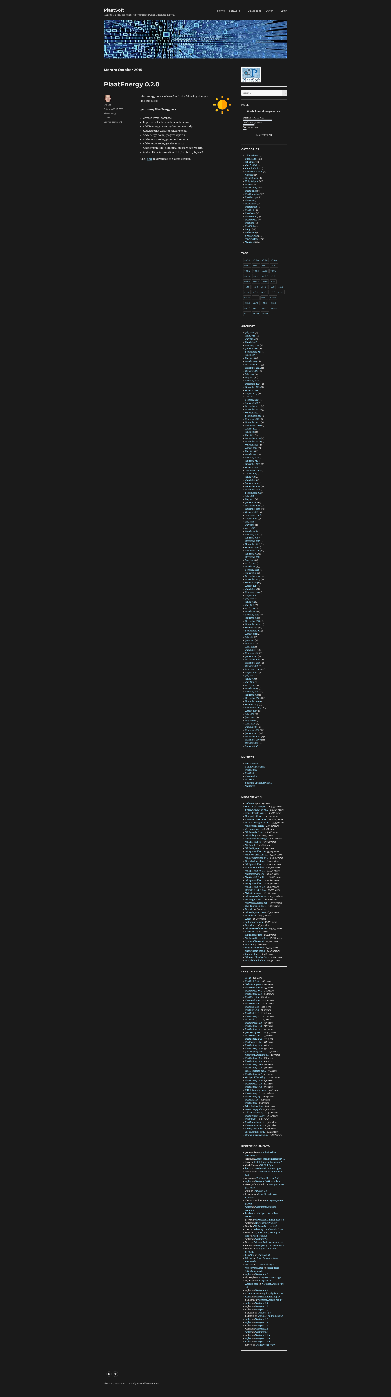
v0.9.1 (256, 271)
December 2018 (252, 486)
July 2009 (249, 714)
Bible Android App (254, 1106)
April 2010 (250, 685)
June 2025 (250, 355)
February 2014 (252, 570)
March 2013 (251, 589)
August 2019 (251, 473)
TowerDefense (252, 239)
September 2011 (253, 630)
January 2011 (251, 656)
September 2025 (253, 352)
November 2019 (253, 464)
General (249, 175)
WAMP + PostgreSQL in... (257, 822)
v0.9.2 (264, 271)
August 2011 (251, 634)
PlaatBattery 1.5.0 (253, 1087)
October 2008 (251, 743)
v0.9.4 (247, 276)
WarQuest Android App (256, 903)
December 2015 (252, 541)
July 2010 (249, 675)
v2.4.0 (264, 297)
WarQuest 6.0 (260, 1191)
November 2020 (253, 441)
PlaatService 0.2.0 (253, 1003)
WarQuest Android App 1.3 (270, 1316)
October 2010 (251, 666)
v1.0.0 (265, 281)
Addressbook (251, 155)
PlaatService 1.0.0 (253, 1083)
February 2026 (252, 345)
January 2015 (251, 554)
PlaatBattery (251, 187)
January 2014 (251, 573)
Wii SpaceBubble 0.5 (255, 870)
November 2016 (253, 509)
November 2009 (253, 701)
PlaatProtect (251, 207)
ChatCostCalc (251, 165)
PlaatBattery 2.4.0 (253, 994)
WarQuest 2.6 (261, 1329)
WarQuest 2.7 (261, 1322)
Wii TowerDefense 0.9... (256, 858)
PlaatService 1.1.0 (253, 1042)
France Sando (252, 1293)
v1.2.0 (247, 287)
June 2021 (250, 432)
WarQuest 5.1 (261, 1239)
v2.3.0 (255, 297)
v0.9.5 (256, 276)
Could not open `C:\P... (255, 906)
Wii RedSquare (252, 848)
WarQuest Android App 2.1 (271, 1277)
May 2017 (249, 499)
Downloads (254, 10)
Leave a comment (113, 122)
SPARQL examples (254, 1128)
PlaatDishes (251, 191)
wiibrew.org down (254, 922)
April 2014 (250, 563)
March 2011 (250, 650)
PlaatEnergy (110, 113)
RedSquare (250, 232)
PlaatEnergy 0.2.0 (131, 84)
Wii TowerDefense (254, 832)
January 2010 (251, 695)
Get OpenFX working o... (257, 1055)
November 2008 (253, 740)
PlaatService (251, 219)
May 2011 (249, 643)
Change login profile (255, 951)
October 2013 (251, 582)
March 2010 (251, 688)
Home (221, 10)
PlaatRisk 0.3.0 (252, 1019)
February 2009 (252, 730)
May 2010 (249, 682)
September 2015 (253, 550)
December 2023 (252, 384)
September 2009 (253, 707)
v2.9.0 (273, 303)
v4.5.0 (256, 308)
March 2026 (251, 342)
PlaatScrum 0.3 (259, 1236)
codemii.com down (254, 947)
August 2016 (251, 518)
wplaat (107, 105)
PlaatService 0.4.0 (253, 1035)
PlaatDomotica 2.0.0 (255, 1116)
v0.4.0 (274, 260)
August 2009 (251, 711)
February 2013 (252, 592)
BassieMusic (251, 159)
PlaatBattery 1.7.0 (253, 1048)
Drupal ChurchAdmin (255, 960)
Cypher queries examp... (256, 1135)
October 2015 (251, 547)
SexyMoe (249, 1255)
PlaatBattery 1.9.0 (253, 1029)
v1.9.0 (263, 292)
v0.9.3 (273, 271)
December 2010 (252, 659)
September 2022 (253, 416)
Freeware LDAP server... (256, 819)
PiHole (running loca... (256, 1090)
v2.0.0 (272, 292)
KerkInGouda (251, 178)
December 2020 (253, 438)
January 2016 (251, 538)
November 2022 (253, 409)
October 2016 (251, 512)
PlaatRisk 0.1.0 (252, 1013)
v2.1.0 (280, 292)
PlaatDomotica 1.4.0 (254, 1125)
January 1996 (251, 746)
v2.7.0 (256, 303)
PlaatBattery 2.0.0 (253, 1074)
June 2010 (250, 679)
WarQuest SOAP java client (268, 1181)
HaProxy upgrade (253, 1109)
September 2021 (253, 425)
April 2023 (250, 396)
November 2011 (252, 624)
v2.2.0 (247, 297)
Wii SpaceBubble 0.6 (255, 851)
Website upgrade (253, 893)
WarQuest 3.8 (264, 1255)
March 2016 (251, 531)
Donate (248, 944)
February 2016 (252, 534)
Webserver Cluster (254, 1268)
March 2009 (251, 727)
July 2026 (249, 332)
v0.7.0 (265, 265)
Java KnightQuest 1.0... (255, 1051)
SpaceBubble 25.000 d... (256, 810)
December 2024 (253, 364)
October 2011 (251, 627)
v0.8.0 (274, 265)
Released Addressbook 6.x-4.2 (268, 1242)
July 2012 (249, 598)
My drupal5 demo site (272, 1293)
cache (248, 978)
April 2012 (250, 608)
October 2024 (251, 371)
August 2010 (251, 672)
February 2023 (252, 400)
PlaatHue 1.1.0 (251, 1100)
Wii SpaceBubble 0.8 (255, 887)
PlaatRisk (249, 210)
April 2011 (250, 647)
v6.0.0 (265, 313)
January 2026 (251, 348)
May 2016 (250, 525)
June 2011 (249, 640)
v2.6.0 (247, 303)
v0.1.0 (247, 260)
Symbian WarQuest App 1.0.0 (268, 1232)
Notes (248, 184)
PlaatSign (249, 223)
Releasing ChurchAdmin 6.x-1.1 (269, 1229)
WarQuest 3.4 (264, 1280)
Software (234, 10)
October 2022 (251, 412)
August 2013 (251, 586)
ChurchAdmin (252, 168)
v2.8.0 (264, 303)
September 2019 (253, 470)
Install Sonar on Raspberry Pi (268, 1162)
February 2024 (252, 380)
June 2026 (250, 336)
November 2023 (253, 387)
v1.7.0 (247, 292)
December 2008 (253, 736)
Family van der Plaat (255, 767)
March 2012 (251, 611)
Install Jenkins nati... (255, 1132)
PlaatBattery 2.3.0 (253, 1039)
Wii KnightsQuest (253, 899)
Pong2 (248, 229)
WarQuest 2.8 (261, 1306)
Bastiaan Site (251, 763)
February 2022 (252, 419)
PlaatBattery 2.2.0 (253, 1016)
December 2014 (252, 557)
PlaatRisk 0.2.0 (252, 1007)
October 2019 (251, 467)
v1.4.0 (263, 287)
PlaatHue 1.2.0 (252, 997)
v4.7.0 (274, 308)
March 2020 (251, 454)
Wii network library (254, 826)
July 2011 (249, 637)
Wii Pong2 (250, 845)
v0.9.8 (247, 281)
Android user (251, 1284)
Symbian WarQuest (254, 941)
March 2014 (251, 566)
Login (283, 10)
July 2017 (249, 496)
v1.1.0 (273, 281)
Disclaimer (250, 925)
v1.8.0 (255, 292)
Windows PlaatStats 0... (256, 854)
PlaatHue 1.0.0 (252, 1010)
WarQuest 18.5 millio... (256, 877)
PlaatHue (249, 200)
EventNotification (254, 171)
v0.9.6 (265, 276)
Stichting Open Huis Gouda (258, 783)
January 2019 (251, 483)
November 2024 (253, 368)
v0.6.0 (256, 265)
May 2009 (250, 720)
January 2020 (251, 461)
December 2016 (252, 505)
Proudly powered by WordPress (144, 1383)
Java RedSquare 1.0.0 (255, 1032)
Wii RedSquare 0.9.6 (255, 912)
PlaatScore (250, 213)
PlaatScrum (250, 216)
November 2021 (252, 422)
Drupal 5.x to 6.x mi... (255, 890)
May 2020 (250, 451)
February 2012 (252, 614)
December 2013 (252, 576)
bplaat (248, 1168)
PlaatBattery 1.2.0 (253, 1061)
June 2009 (250, 717)
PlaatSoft (114, 10)
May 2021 (249, 435)
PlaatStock (250, 1119)
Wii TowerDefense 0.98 (267, 1178)
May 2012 (249, 605)
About (248, 919)
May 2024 (250, 377)
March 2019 (251, 480)
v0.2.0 (107, 117)
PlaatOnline (250, 203)
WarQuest (250, 242)
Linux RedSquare (253, 935)
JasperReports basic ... (255, 813)
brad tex (249, 1213)
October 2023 (251, 390)
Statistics (249, 931)
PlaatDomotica (252, 194)
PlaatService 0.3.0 (253, 1000)
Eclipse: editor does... (255, 867)
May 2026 (250, 339)
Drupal (248, 909)
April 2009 (250, 723)
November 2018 (252, 489)
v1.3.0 (255, 287)
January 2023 (251, 403)
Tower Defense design (256, 838)
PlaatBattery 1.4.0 (253, 1080)
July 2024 (249, 374)
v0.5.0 (247, 265)
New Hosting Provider (266, 1223)
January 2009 (251, 733)
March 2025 (251, 361)
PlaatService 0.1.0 (253, 987)
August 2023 (251, 393)
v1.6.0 (280, 287)
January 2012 (251, 618)
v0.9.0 (247, 271)
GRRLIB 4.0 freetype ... (256, 806)
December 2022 (253, 406)
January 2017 (251, 502)
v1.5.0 (272, 287)
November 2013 (252, 579)
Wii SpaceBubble (253, 842)
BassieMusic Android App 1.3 (269, 1168)
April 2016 (250, 528)
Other (269, 10)
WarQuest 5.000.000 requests (270, 1245)
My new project (252, 829)
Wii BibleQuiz (251, 835)
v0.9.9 (256, 281)
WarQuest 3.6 (261, 1274)
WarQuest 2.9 (261, 1303)
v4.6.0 (265, 308)
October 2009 (251, 704)
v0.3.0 (265, 260)
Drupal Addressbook (255, 861)
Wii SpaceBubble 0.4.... (256, 864)
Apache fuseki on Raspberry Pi (270, 1159)
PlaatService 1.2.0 (253, 1023)
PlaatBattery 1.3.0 (253, 1058)
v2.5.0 (273, 297)
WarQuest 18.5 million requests (269, 1220)
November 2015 (252, 544)
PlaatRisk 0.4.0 (252, 981)
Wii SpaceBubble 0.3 (255, 880)
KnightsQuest (252, 181)
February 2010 (252, 691)
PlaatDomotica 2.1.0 (254, 1122)
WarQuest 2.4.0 (262, 1338)
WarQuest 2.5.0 (262, 1335)
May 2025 (250, 358)
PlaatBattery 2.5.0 (253, 1096)
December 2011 (252, 621)
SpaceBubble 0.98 (265, 1264)
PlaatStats (250, 226)
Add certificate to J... (255, 1112)
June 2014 (250, 560)
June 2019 (250, 477)
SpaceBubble (251, 236)
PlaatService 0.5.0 (253, 991)
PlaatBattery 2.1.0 (253, 1045)
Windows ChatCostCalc (256, 957)
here (149, 158)
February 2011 (252, 653)
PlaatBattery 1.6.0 (253, 1093)
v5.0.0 (247, 313)
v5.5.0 (256, 313)
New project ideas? (254, 816)
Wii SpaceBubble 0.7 (255, 883)
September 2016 (253, 515)
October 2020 (251, 445)
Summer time (252, 954)
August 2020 (251, 448)
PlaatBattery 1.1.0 (253, 1064)
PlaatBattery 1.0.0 (253, 1067)
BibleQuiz (249, 162)
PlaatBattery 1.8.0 (253, 1026)
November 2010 (252, 663)
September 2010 (253, 669)
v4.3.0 (247, 308)
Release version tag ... (255, 1071)
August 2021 (251, 428)
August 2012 (251, 595)
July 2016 (249, 521)
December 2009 (253, 698)
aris (247, 1236)
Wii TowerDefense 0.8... (256, 896)
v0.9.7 (274, 276)
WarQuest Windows (254, 874)
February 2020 (252, 457)
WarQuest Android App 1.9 (268, 1296)
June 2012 (250, 602)
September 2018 (253, 493)
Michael (249, 1258)
